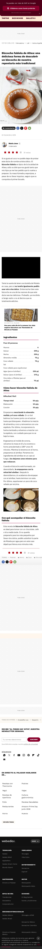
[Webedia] (8, 842)
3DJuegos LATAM (28, 915)
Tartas (5, 18)
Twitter (21, 128)
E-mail (29, 128)
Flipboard (25, 128)
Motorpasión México (29, 932)
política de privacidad (31, 744)
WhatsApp (4, 755)
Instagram (23, 755)
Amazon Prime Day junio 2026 (30, 807)
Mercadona (20, 43)
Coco (30, 557)
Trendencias (6, 897)
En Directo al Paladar (11, 323)
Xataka (4, 854)
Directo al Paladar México (9, 933)
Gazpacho (35, 720)
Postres (13, 557)
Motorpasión (26, 883)
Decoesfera (6, 900)
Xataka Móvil (7, 857)
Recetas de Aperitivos (7, 796)
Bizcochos (17, 18)
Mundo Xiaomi (7, 867)
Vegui (4, 791)
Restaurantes (8, 806)
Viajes (24, 791)
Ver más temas (8, 822)
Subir (34, 841)
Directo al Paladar (9, 883)
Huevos (25, 814)
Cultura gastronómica (27, 796)
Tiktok (38, 755)
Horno (21, 557)
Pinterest (28, 755)
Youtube (19, 755)
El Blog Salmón (27, 897)
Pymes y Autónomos (29, 900)
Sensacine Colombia (29, 925)
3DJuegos (25, 854)
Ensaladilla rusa (23, 720)
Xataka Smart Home (9, 864)
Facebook (17, 128)
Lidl (28, 43)
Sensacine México (28, 922)
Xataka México (7, 915)
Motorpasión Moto (28, 886)
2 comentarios (10, 128)
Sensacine (25, 868)
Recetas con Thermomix (7, 785)
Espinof (24, 872)
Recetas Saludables (30, 802)
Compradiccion (8, 904)
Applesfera (6, 860)
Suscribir (34, 739)
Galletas (31, 18)
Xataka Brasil (7, 918)
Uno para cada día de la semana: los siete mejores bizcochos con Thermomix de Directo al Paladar (19, 328)
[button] (14, 143)
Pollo (4, 802)
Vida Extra (25, 857)
